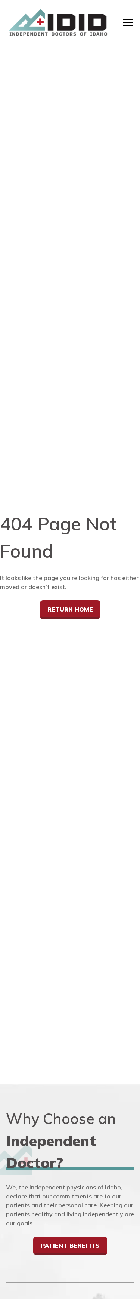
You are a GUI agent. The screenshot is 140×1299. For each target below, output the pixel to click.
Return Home (70, 609)
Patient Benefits (70, 1245)
